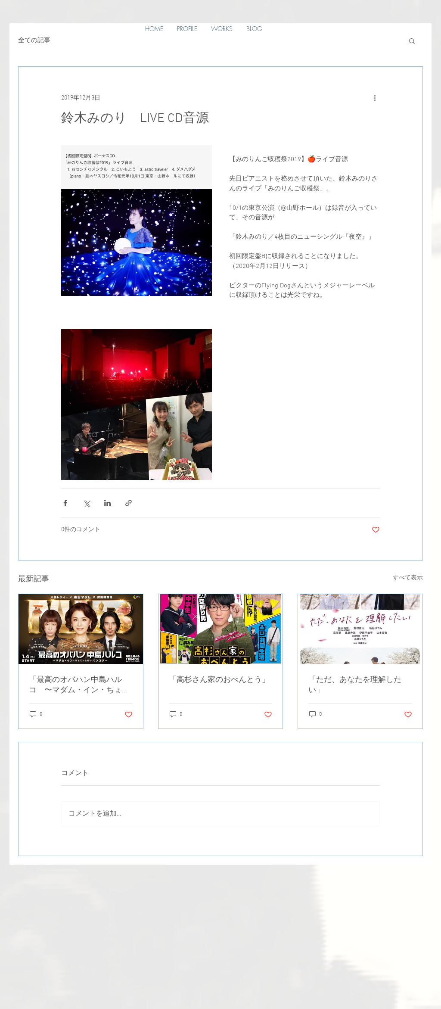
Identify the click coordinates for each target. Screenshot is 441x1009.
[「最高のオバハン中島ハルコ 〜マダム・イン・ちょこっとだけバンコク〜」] (81, 629)
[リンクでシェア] (128, 503)
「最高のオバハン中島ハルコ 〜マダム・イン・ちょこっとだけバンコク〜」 (79, 685)
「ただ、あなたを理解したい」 (354, 685)
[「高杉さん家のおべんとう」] (220, 629)
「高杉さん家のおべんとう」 (219, 680)
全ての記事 (34, 40)
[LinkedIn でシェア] (107, 503)
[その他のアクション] (375, 98)
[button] (412, 40)
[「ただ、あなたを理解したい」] (360, 629)
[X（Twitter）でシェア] (86, 503)
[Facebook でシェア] (65, 503)
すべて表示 (408, 578)
